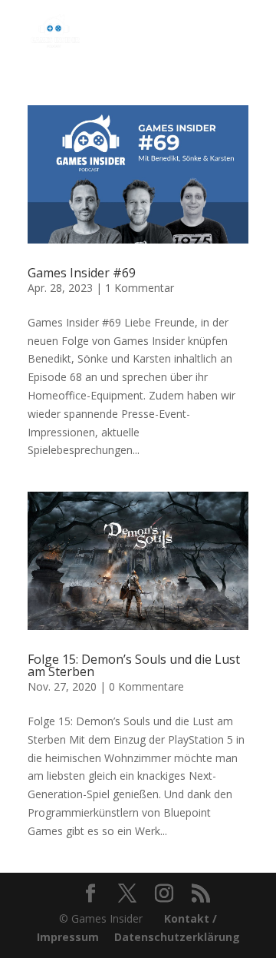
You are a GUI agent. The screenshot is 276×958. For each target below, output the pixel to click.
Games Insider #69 (82, 272)
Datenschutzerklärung (177, 937)
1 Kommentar (139, 287)
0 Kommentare (146, 686)
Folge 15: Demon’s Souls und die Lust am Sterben (134, 665)
